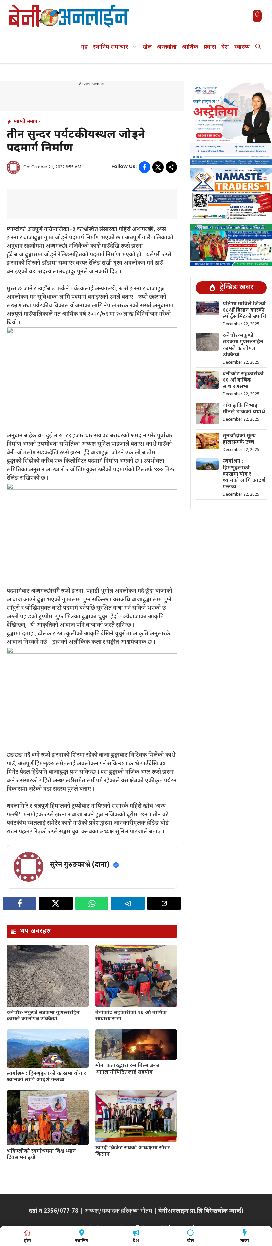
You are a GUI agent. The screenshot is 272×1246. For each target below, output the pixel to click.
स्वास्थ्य (242, 47)
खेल (147, 47)
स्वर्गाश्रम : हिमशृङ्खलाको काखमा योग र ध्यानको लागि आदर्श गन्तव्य (46, 1077)
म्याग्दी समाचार (27, 121)
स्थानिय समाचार (110, 47)
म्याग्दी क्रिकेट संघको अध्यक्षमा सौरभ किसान (132, 1151)
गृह (84, 47)
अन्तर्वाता (167, 47)
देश (225, 47)
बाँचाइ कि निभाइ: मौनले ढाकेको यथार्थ (244, 409)
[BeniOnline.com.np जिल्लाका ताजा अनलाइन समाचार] (69, 16)
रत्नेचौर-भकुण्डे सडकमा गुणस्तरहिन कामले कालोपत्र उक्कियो (43, 1016)
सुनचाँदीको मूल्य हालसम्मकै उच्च (239, 439)
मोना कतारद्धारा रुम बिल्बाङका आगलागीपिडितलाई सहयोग (127, 1069)
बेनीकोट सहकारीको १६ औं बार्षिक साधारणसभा (131, 1016)
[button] (258, 47)
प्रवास (210, 47)
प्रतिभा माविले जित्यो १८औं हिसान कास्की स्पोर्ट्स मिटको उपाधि (244, 310)
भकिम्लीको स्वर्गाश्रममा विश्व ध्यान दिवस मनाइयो (41, 1154)
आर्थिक (190, 47)
